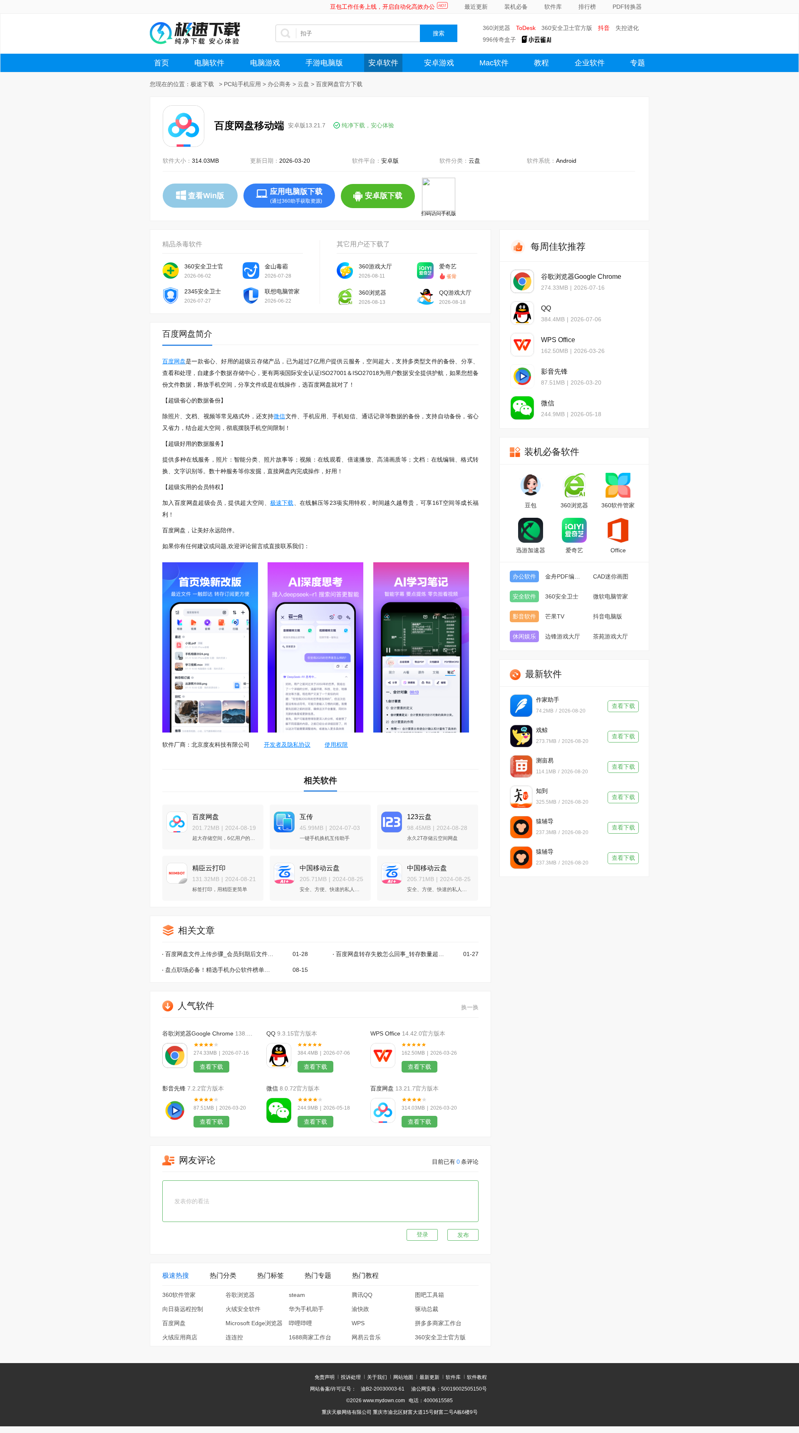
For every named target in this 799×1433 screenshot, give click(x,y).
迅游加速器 (530, 550)
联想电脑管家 (282, 291)
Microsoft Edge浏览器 (254, 1323)
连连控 (234, 1337)
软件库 (553, 6)
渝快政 (360, 1309)
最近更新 (476, 6)
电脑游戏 (265, 63)
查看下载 (211, 1066)
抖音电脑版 (607, 616)
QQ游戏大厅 (455, 292)
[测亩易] (521, 766)
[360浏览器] (574, 485)
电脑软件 (209, 63)
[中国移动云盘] (282, 870)
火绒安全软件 (243, 1309)
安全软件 (524, 596)
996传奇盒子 (499, 39)
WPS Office (385, 1033)
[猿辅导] (521, 827)
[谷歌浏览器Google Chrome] (522, 281)
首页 (161, 63)
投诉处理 (351, 1377)
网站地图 (403, 1377)
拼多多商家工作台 (438, 1323)
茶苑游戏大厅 (610, 636)
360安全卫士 (561, 596)
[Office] (618, 530)
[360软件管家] (618, 485)
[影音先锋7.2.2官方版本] (174, 1110)
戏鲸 (542, 730)
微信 (279, 416)
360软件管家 (179, 1294)
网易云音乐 (366, 1337)
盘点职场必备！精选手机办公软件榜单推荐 (220, 969)
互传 (306, 816)
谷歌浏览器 (240, 1294)
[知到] (521, 796)
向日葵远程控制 (182, 1309)
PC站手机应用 (242, 84)
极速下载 (202, 84)
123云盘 (419, 816)
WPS (358, 1323)
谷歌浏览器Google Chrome (197, 1033)
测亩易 (544, 760)
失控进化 (627, 28)
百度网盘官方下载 (339, 84)
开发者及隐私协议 (287, 744)
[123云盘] (389, 818)
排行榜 (587, 6)
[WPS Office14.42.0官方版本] (382, 1055)
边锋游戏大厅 (562, 636)
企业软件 (590, 63)
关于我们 (377, 1377)
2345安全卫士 (202, 291)
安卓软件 (383, 63)
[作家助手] (521, 705)
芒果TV (554, 616)
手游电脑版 (324, 63)
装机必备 (516, 6)
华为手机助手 (306, 1309)
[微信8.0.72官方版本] (278, 1110)
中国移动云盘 (320, 868)
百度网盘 (174, 361)
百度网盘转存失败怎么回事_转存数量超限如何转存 (390, 954)
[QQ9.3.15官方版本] (278, 1055)
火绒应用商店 (179, 1337)
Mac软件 (494, 63)
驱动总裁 (426, 1309)
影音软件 (524, 616)
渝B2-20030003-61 (382, 1389)
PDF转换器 (627, 6)
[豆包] (530, 485)
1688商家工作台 (310, 1337)
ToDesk (526, 28)
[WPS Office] (522, 345)
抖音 (604, 28)
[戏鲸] (521, 736)
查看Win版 (206, 195)
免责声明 (325, 1377)
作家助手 (547, 699)
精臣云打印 (209, 868)
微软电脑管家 (610, 596)
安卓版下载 (390, 199)
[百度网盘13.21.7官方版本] (382, 1110)
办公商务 (279, 84)
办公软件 (524, 576)
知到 (542, 790)
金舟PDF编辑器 (565, 576)
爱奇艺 (448, 266)
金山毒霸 (276, 266)
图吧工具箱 (429, 1294)
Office (618, 550)
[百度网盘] (174, 818)
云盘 (303, 84)
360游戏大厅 (375, 266)
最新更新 (429, 1377)
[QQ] (522, 313)
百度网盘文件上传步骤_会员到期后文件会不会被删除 (220, 954)
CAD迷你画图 (610, 576)
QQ (270, 1033)
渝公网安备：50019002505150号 (449, 1389)
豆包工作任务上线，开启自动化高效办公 (382, 6)
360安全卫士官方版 (566, 28)
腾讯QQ (362, 1294)
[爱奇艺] (574, 530)
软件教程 (477, 1377)
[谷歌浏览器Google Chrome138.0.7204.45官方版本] (174, 1055)
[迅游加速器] (530, 530)
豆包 (530, 505)
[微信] (522, 408)
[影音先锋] (522, 376)
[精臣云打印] (174, 870)
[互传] (282, 818)
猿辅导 (544, 821)
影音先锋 (174, 1088)
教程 (541, 63)
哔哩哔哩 (300, 1323)
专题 (637, 63)
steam (297, 1294)
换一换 (470, 1007)
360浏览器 (496, 28)
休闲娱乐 (524, 636)
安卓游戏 (439, 63)
